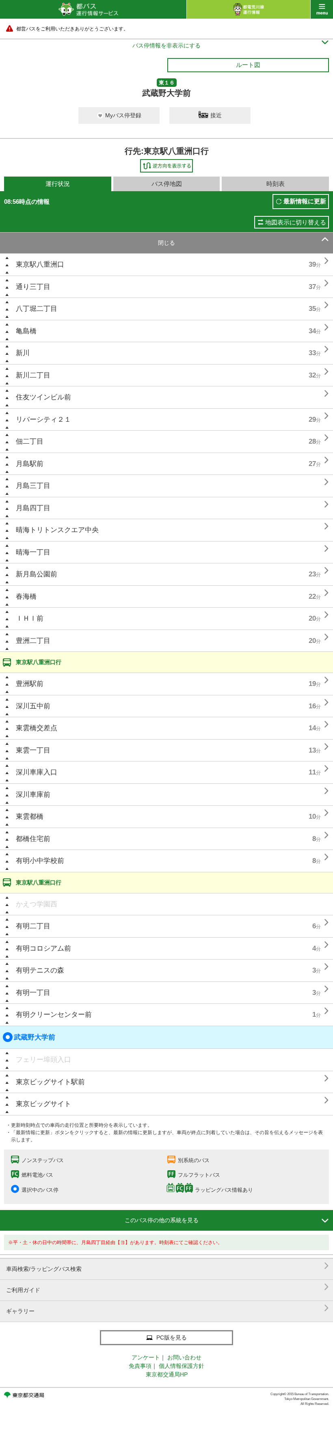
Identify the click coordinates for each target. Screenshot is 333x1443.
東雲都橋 (29, 816)
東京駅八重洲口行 (38, 662)
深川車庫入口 (36, 772)
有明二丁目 (33, 926)
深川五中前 (33, 706)
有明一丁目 (33, 993)
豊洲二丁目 (33, 641)
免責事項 (140, 1366)
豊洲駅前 (29, 684)
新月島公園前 (36, 574)
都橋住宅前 (33, 839)
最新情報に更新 (304, 201)
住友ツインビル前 (43, 397)
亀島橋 (26, 331)
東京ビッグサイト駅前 (50, 1082)
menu (322, 9)
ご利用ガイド (167, 1287)
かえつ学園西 (36, 904)
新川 (23, 353)
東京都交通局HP (167, 1374)
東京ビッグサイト (43, 1104)
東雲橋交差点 (36, 728)
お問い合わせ (184, 1357)
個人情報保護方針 (181, 1366)
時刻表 (275, 183)
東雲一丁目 (33, 750)
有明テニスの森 (40, 970)
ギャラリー (167, 1308)
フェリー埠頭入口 (43, 1059)
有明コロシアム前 (43, 948)
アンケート (146, 1357)
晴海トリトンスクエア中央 (57, 530)
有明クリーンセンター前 (54, 1014)
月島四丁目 (33, 508)
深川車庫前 (33, 794)
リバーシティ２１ (43, 419)
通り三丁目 (33, 287)
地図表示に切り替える (295, 222)
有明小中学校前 (40, 861)
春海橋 (26, 596)
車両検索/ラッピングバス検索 (167, 1266)
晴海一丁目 (33, 552)
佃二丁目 (29, 441)
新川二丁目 (33, 375)
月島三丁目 (33, 486)
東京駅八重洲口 (40, 264)
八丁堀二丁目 (36, 309)
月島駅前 (29, 464)
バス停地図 (166, 183)
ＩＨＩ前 (29, 618)
